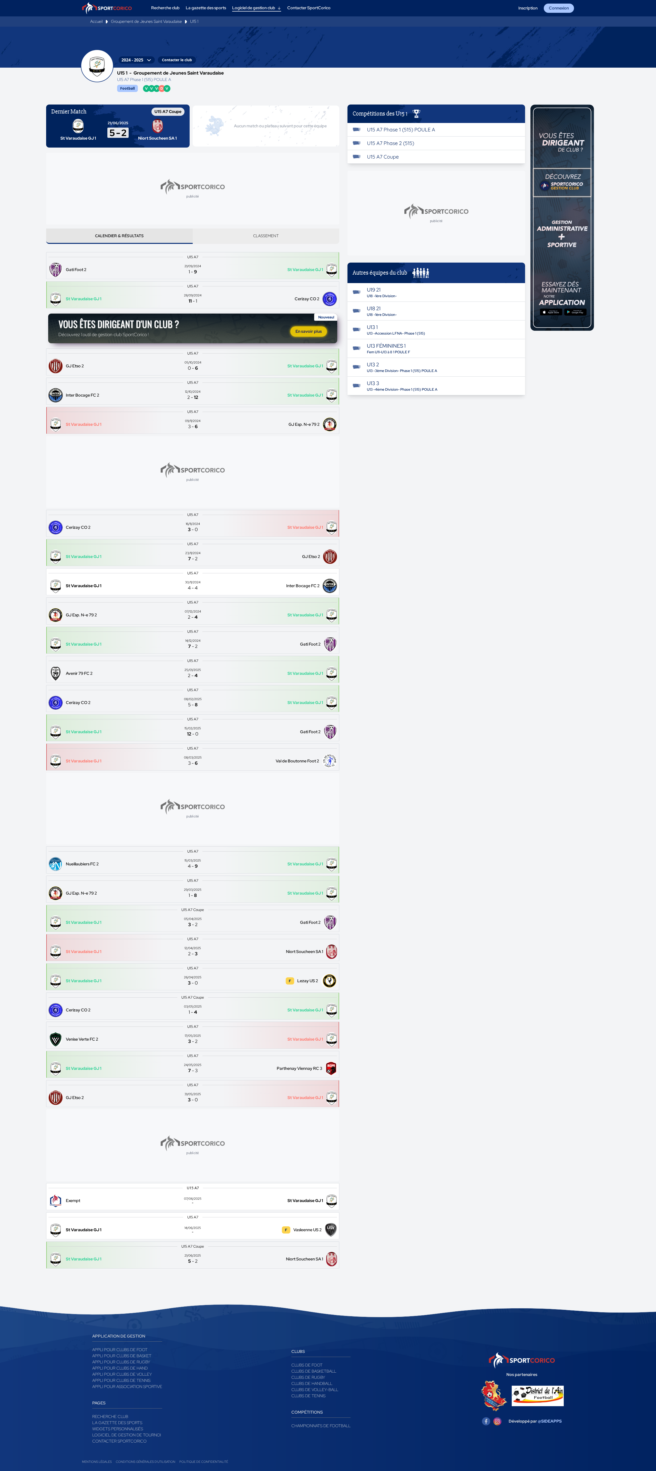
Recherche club (110, 1416)
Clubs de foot (307, 1365)
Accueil (96, 21)
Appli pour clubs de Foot (120, 1349)
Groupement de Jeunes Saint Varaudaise (146, 21)
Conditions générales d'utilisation (145, 1462)
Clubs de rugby (308, 1377)
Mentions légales (97, 1462)
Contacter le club (177, 59)
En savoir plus (308, 331)
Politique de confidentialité (203, 1462)
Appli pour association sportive (127, 1386)
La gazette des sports (117, 1422)
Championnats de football (321, 1425)
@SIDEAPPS (550, 1421)
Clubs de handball (311, 1383)
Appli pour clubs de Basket (121, 1356)
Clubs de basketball (313, 1371)
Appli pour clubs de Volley (122, 1374)
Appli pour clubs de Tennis (121, 1380)
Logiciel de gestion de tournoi (126, 1435)
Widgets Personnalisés (117, 1429)
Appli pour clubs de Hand (120, 1368)
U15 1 (194, 21)
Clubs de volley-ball (314, 1389)
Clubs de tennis (308, 1396)
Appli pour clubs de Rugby (121, 1362)
